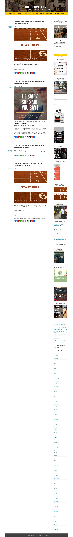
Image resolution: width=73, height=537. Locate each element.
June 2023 (55, 363)
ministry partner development (63, 332)
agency (57, 323)
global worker (57, 329)
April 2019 (55, 491)
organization (60, 336)
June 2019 (55, 485)
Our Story (19, 13)
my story (57, 336)
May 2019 (55, 488)
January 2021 (56, 437)
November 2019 (56, 473)
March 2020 (55, 462)
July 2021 (55, 422)
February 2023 (56, 373)
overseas (56, 338)
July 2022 (55, 391)
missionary (57, 334)
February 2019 (56, 496)
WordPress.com (46, 535)
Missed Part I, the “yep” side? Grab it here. (24, 125)
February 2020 (56, 465)
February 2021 (56, 434)
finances (55, 327)
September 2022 (56, 386)
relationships (58, 340)
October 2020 (56, 445)
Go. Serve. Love (36, 6)
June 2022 (55, 394)
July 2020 (55, 452)
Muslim (55, 336)
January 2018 (56, 529)
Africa (54, 322)
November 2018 (56, 503)
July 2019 (55, 483)
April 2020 (55, 460)
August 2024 (56, 355)
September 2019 (56, 478)
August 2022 (56, 388)
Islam (57, 331)
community (61, 324)
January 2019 (56, 498)
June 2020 (55, 455)
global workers (62, 329)
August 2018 (56, 511)
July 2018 (55, 514)
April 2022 (55, 399)
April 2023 (55, 368)
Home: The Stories (12, 13)
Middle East (55, 332)
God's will (65, 329)
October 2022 (56, 383)
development (57, 325)
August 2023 (56, 358)
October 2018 (56, 506)
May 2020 (55, 457)
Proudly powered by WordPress (30, 535)
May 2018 (55, 519)
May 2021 (55, 427)
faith (63, 325)
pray (62, 339)
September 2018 (56, 508)
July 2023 (55, 360)
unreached (58, 342)
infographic (55, 331)
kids (59, 331)
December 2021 (56, 409)
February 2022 (56, 404)
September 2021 (56, 417)
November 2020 (56, 442)
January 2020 (56, 468)
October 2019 (56, 475)
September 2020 (56, 447)
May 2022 (55, 396)
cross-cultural (64, 324)
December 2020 (56, 440)
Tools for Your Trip (40, 13)
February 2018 (56, 526)
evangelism (61, 325)
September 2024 (56, 353)
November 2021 (56, 411)
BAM (58, 322)
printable (55, 340)
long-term (61, 331)
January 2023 (56, 376)
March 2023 (55, 371)
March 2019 (55, 493)
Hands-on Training (49, 13)
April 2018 (55, 521)
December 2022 (56, 378)
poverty (60, 339)
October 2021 (56, 414)
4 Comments (10, 87)
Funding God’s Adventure (59, 13)
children (59, 324)
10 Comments (10, 151)
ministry (57, 332)
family (65, 325)
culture (55, 325)
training (65, 340)
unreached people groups (63, 342)
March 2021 (55, 432)
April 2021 (55, 429)
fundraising (58, 327)
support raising (62, 340)
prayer (64, 339)
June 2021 (55, 424)
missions (63, 334)
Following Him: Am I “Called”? (29, 13)
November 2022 (56, 381)
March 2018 (55, 524)
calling (57, 324)
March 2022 (55, 401)
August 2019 (56, 480)
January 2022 (56, 406)
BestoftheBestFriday (61, 322)
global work (63, 327)
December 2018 (56, 501)
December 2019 (56, 470)
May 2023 (55, 365)
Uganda (55, 342)
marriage (64, 331)
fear (54, 327)
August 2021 (56, 419)
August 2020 (56, 450)
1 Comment (10, 27)
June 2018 (55, 516)
